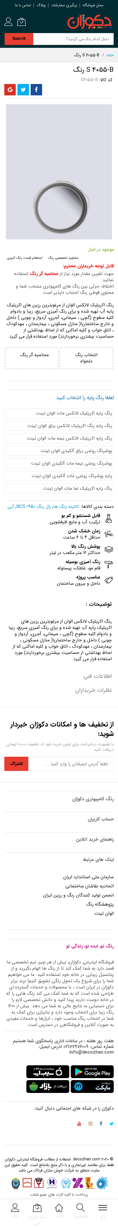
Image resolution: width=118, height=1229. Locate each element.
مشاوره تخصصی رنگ (63, 257)
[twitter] (111, 1124)
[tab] (59, 604)
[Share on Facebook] (36, 89)
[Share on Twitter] (23, 89)
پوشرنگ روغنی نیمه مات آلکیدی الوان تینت (71, 463)
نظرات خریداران (93, 690)
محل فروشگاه (93, 5)
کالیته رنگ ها (65, 506)
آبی (10, 506)
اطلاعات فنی (97, 676)
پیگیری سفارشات (64, 5)
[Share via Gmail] (10, 89)
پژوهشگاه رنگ (100, 904)
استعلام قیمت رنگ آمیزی (24, 257)
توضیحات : (99, 604)
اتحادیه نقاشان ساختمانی (89, 886)
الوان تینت (104, 913)
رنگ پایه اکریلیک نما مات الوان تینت (77, 488)
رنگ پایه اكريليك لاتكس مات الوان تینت (74, 413)
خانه (110, 55)
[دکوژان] (89, 22)
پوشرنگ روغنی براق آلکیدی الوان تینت (76, 450)
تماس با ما (23, 5)
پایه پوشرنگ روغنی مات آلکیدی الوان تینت (72, 475)
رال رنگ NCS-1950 (33, 506)
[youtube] (79, 1124)
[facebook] (101, 1124)
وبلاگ (41, 5)
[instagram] (90, 1124)
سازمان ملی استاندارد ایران (88, 877)
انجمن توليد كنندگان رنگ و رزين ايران (78, 895)
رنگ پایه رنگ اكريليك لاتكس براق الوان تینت (69, 425)
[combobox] (73, 39)
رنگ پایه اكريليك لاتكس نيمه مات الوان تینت (69, 438)
